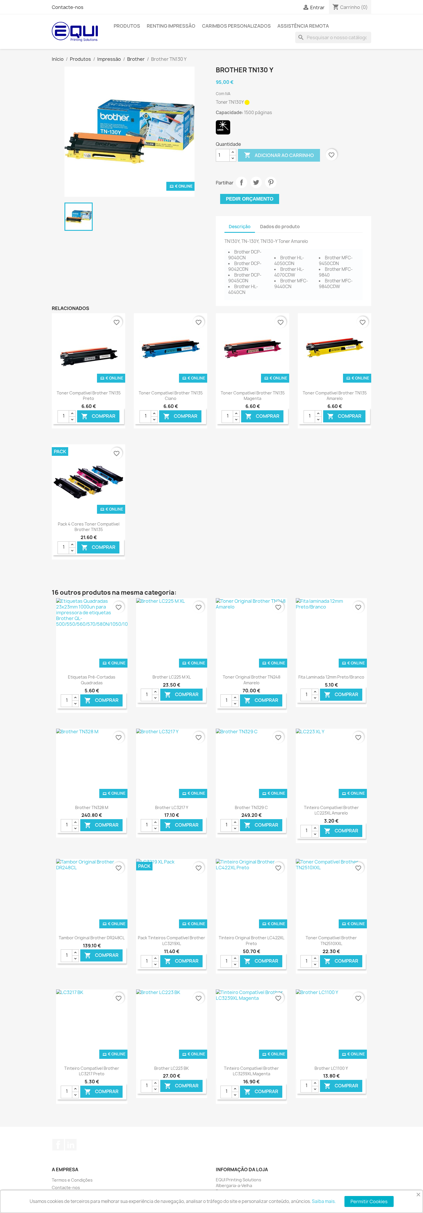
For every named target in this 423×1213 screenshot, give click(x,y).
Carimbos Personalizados (236, 26)
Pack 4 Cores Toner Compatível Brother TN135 (88, 526)
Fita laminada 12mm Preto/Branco (331, 677)
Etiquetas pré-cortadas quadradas (91, 679)
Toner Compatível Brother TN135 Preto (89, 395)
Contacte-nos (67, 7)
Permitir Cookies (369, 1201)
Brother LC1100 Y (331, 1068)
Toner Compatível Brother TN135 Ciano (171, 395)
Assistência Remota (303, 26)
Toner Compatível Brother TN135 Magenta (253, 395)
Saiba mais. (324, 1201)
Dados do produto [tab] (280, 227)
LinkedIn (71, 1144)
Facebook (58, 1144)
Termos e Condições (72, 1180)
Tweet (256, 182)
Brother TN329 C (251, 807)
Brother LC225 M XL (172, 677)
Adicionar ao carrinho (279, 155)
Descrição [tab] (240, 227)
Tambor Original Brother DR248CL (92, 937)
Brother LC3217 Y (171, 807)
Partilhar (241, 182)
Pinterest (271, 182)
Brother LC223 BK (171, 1068)
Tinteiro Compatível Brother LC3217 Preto (91, 1071)
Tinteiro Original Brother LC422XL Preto (251, 940)
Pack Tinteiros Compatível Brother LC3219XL (171, 940)
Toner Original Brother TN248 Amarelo (251, 679)
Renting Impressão (171, 26)
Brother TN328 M (91, 807)
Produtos (127, 26)
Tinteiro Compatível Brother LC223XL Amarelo (331, 810)
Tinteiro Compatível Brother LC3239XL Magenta (251, 1071)
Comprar (98, 416)
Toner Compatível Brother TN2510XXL (331, 940)
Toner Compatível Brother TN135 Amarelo (335, 395)
